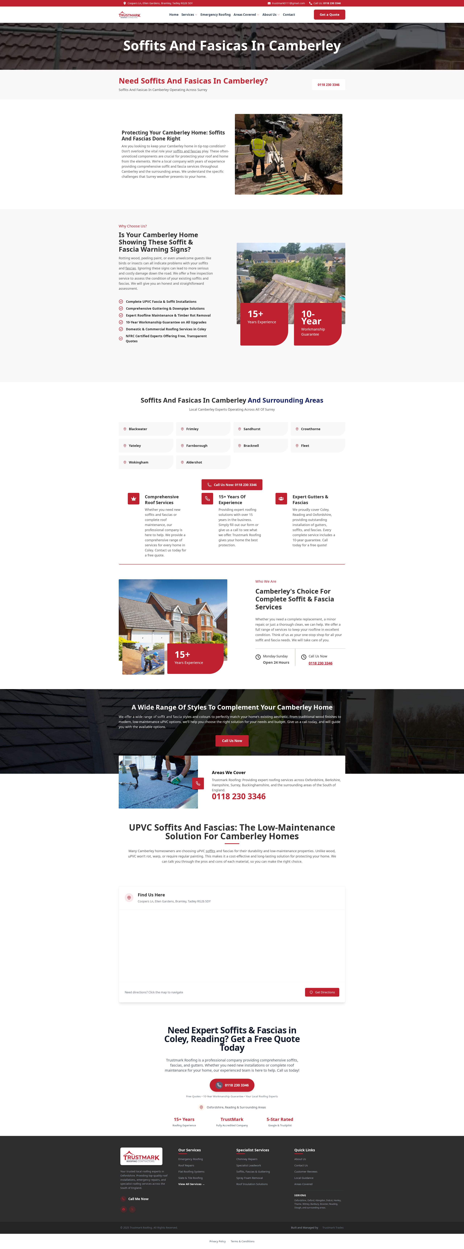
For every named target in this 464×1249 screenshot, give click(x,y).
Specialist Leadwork (248, 1165)
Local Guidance (303, 1178)
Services (187, 15)
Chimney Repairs (246, 1159)
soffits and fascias (187, 151)
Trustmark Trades (333, 1227)
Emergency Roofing (215, 15)
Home (174, 15)
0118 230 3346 (332, 3)
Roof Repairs (186, 1165)
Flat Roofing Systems (191, 1171)
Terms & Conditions (242, 1241)
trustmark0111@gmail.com (288, 3)
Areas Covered (245, 15)
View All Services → (191, 1184)
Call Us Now (232, 740)
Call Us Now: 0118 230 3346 (235, 485)
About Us (269, 15)
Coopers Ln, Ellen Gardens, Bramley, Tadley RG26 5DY (160, 3)
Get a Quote (329, 14)
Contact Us (301, 1165)
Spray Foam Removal (249, 1178)
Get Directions (325, 992)
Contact (289, 15)
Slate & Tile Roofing (190, 1178)
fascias (130, 268)
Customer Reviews (305, 1171)
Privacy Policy (218, 1241)
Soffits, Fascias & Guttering (253, 1171)
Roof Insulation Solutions (252, 1184)
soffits (210, 851)
